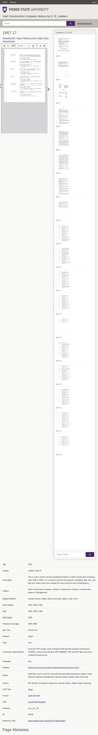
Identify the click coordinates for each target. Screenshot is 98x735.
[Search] (70, 23)
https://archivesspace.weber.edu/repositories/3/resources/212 (53, 667)
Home (5, 2)
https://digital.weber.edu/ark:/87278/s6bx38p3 (46, 721)
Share (19, 38)
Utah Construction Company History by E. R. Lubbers (35, 16)
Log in (94, 2)
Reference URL (29, 38)
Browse (13, 2)
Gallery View (43, 38)
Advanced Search (84, 23)
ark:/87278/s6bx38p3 (37, 702)
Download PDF (9, 38)
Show (30, 689)
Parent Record (9, 41)
